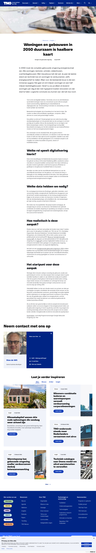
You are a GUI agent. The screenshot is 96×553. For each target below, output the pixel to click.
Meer (78, 3)
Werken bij (69, 3)
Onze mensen (44, 511)
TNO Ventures (82, 511)
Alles (37, 382)
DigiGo (38, 241)
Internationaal (82, 517)
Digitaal (51, 3)
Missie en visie (44, 504)
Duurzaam (25, 3)
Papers (23, 517)
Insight (58, 382)
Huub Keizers (30, 315)
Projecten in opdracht (84, 501)
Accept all (86, 543)
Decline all (86, 546)
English (3, 538)
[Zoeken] (84, 3)
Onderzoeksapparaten (65, 506)
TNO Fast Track (82, 507)
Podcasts (23, 514)
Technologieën (63, 509)
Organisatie (43, 501)
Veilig (43, 3)
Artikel (51, 382)
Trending (24, 521)
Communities (44, 519)
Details (3, 548)
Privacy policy (10, 548)
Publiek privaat (82, 504)
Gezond (35, 3)
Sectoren (60, 3)
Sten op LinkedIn (36, 364)
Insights (23, 511)
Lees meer (13, 434)
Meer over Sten (33, 336)
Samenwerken (81, 497)
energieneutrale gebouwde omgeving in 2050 (50, 248)
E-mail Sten (35, 361)
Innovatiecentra (83, 514)
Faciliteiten (62, 503)
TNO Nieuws (25, 524)
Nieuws (44, 382)
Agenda (23, 504)
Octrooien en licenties (65, 518)
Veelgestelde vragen (46, 523)
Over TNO (42, 497)
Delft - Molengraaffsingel (39, 358)
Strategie (43, 507)
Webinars (24, 507)
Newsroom (23, 497)
